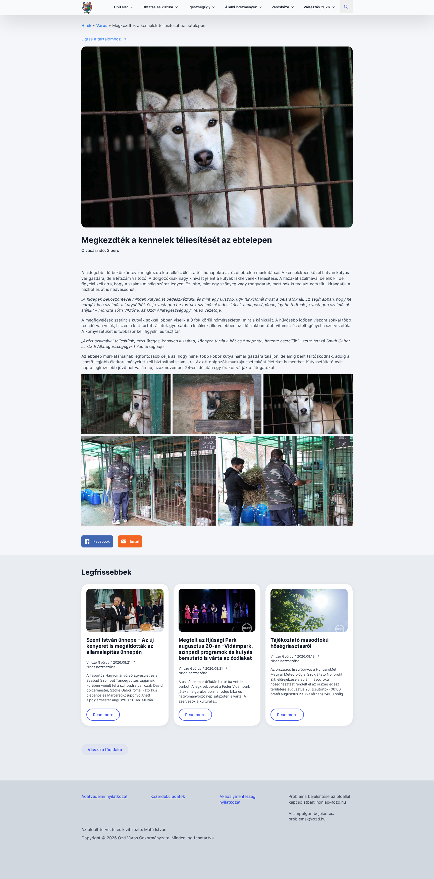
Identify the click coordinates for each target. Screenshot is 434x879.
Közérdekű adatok (167, 796)
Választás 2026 (317, 7)
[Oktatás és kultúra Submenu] (178, 7)
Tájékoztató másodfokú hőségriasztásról (299, 643)
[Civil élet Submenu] (132, 7)
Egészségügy (199, 7)
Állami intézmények (241, 7)
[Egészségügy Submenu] (215, 7)
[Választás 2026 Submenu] (335, 7)
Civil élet (121, 7)
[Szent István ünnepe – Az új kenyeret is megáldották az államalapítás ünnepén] (125, 610)
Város (101, 25)
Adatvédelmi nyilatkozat (104, 796)
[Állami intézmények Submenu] (261, 7)
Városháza (280, 7)
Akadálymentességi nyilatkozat (238, 799)
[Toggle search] (346, 6)
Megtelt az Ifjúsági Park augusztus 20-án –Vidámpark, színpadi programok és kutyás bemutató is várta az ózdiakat (216, 649)
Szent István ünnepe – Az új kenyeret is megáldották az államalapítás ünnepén (120, 646)
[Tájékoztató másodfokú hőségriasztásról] (309, 610)
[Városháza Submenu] (294, 7)
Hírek (86, 25)
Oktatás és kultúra (157, 7)
